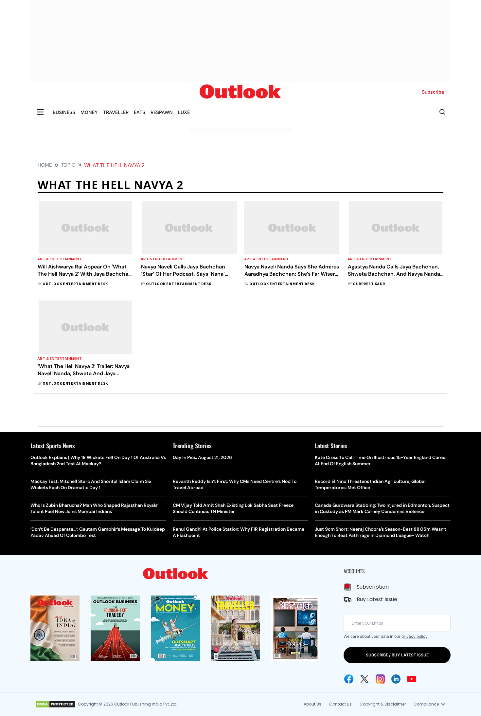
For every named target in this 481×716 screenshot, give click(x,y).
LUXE (184, 112)
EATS (139, 112)
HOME (45, 165)
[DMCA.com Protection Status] (55, 704)
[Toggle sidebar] (40, 112)
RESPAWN (162, 112)
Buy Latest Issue (377, 599)
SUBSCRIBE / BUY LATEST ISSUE (397, 654)
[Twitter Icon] (364, 679)
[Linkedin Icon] (396, 679)
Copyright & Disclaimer (383, 704)
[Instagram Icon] (380, 679)
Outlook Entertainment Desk (75, 284)
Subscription (373, 587)
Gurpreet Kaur (369, 284)
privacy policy (414, 636)
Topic (68, 165)
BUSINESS (64, 112)
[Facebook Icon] (349, 679)
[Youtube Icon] (411, 679)
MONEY (89, 112)
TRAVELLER (116, 112)
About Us (312, 704)
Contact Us (340, 704)
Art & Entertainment (60, 259)
